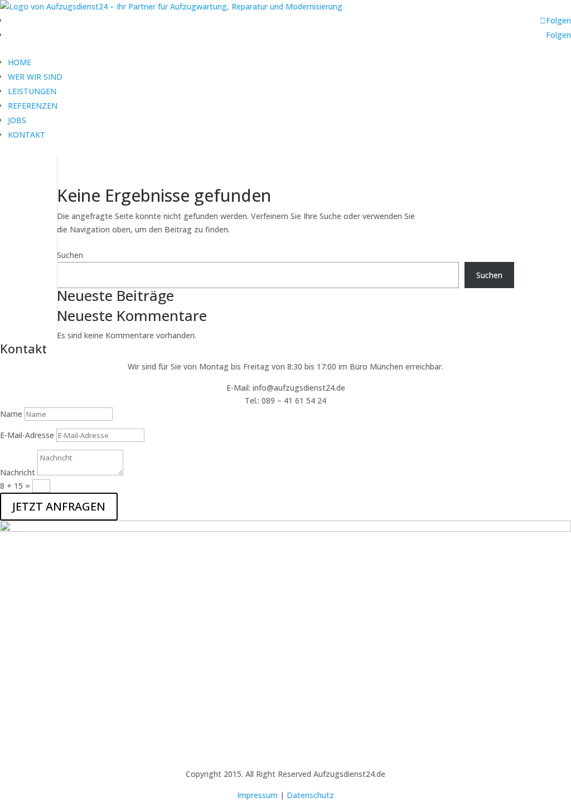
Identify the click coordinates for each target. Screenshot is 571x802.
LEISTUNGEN (32, 91)
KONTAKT (26, 134)
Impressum (257, 795)
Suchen (70, 255)
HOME (19, 62)
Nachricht (17, 472)
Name (11, 414)
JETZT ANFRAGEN (58, 506)
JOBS (17, 120)
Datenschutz (310, 795)
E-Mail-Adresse (27, 435)
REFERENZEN (32, 105)
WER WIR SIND (35, 76)
